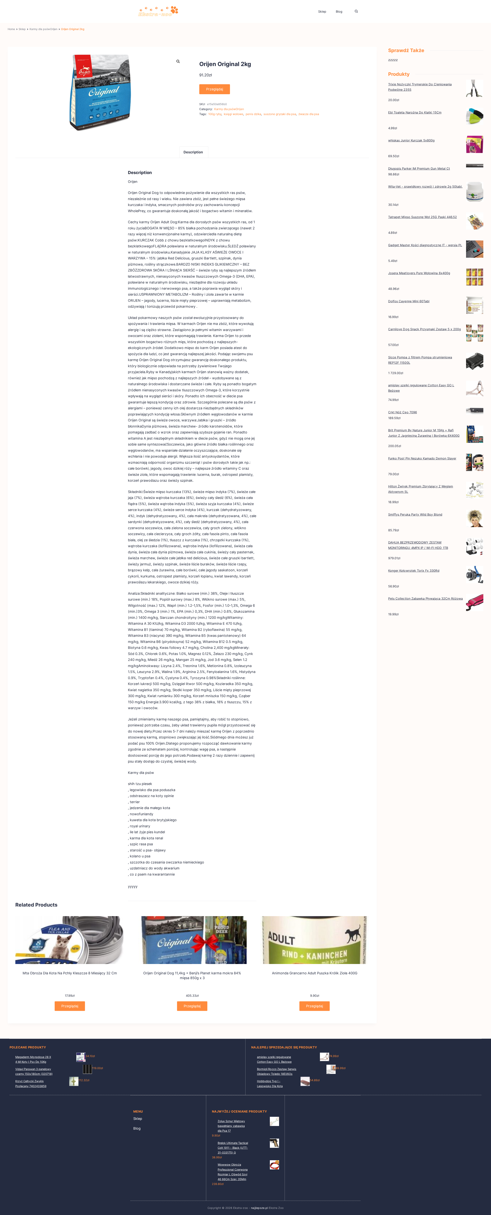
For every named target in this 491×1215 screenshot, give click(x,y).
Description (193, 152)
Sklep (322, 11)
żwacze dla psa (308, 114)
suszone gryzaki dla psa (280, 114)
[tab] (194, 152)
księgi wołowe (233, 114)
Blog (339, 11)
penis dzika (253, 114)
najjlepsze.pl (259, 1207)
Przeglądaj (214, 89)
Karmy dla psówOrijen (229, 109)
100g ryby (214, 114)
